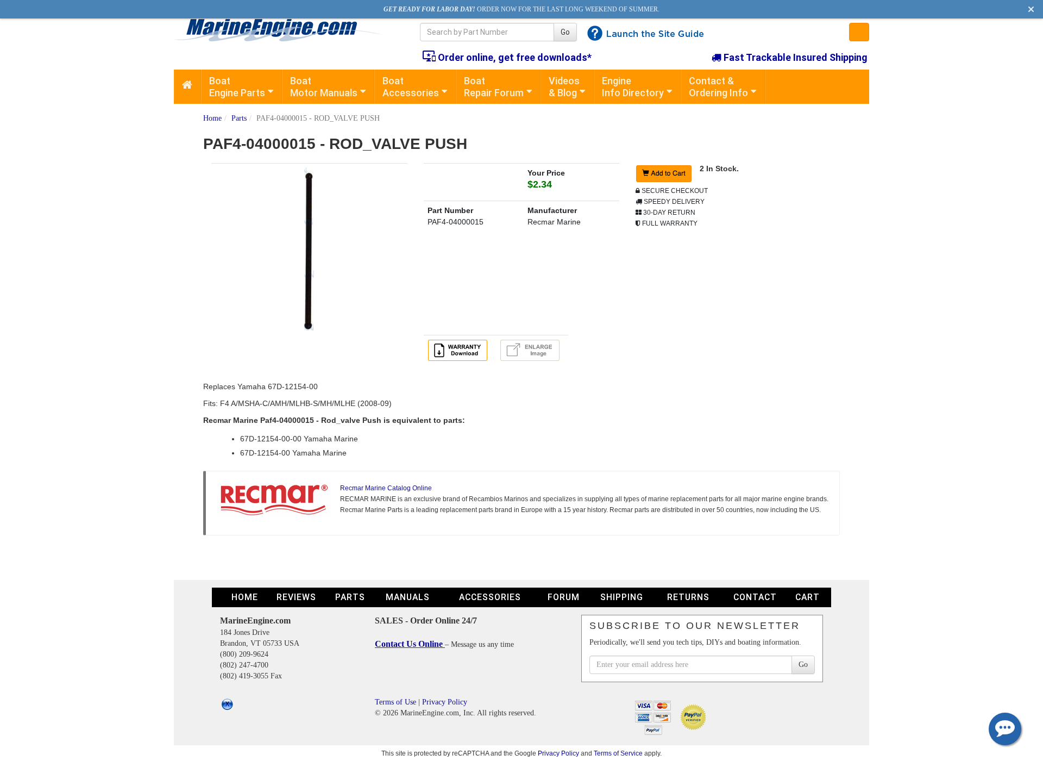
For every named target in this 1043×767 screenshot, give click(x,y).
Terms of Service (618, 753)
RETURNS (688, 597)
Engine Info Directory (633, 86)
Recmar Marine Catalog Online (386, 488)
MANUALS (408, 597)
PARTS (350, 597)
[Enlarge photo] (532, 349)
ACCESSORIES (490, 597)
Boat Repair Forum (494, 86)
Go (565, 32)
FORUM (564, 597)
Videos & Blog (564, 86)
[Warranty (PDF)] (460, 349)
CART (807, 597)
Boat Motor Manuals (323, 86)
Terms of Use (395, 702)
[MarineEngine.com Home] (284, 29)
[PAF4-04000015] (309, 248)
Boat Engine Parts (237, 86)
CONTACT (755, 597)
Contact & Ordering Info (718, 86)
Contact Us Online (410, 643)
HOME (244, 597)
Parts (239, 118)
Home (212, 118)
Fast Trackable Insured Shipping (794, 57)
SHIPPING (621, 597)
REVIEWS (296, 597)
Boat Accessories (410, 86)
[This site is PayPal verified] (695, 716)
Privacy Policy (444, 702)
